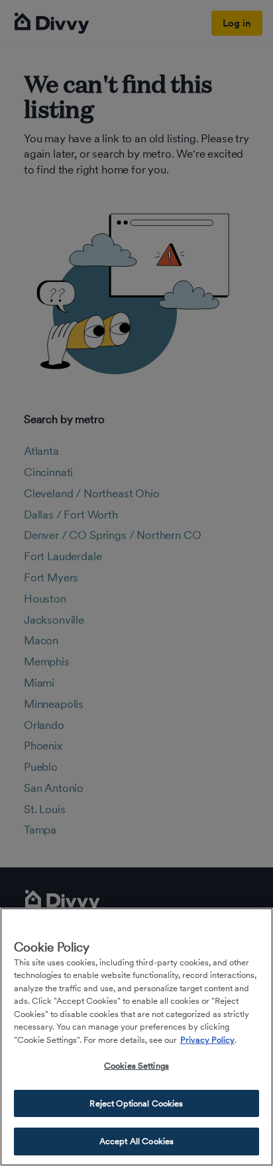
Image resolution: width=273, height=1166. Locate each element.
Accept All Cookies (136, 1141)
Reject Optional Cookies (136, 1103)
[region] (136, 1037)
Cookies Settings (136, 1066)
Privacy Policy (207, 1040)
